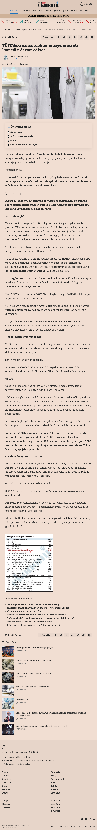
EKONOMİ (33, 752)
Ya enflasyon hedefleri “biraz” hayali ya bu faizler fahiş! (33, 604)
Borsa (8, 20)
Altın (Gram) (78, 20)
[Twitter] (82, 819)
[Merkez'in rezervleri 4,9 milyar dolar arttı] (8, 664)
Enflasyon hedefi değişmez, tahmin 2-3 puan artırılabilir (34, 625)
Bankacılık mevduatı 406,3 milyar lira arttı (34, 673)
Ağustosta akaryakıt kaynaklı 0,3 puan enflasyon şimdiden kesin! (38, 608)
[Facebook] (79, 819)
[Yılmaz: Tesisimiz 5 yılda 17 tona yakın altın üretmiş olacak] (8, 729)
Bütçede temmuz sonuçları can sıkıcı (24, 611)
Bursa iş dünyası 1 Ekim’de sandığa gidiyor (34, 647)
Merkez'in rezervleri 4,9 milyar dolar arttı (34, 660)
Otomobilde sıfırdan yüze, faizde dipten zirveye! (30, 622)
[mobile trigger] (5, 4)
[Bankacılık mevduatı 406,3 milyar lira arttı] (8, 677)
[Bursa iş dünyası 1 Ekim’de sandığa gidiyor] (8, 651)
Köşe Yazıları (26, 29)
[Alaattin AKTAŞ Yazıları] (5, 57)
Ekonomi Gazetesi (10, 29)
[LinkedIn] (94, 819)
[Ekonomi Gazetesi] (48, 4)
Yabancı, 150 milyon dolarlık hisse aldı (33, 687)
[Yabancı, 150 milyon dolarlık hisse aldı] (8, 690)
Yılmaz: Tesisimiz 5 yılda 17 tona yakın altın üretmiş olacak (41, 726)
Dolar (26, 20)
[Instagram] (90, 819)
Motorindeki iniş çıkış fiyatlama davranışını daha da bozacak (36, 615)
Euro (42, 20)
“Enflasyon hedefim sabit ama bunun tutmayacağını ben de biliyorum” (40, 618)
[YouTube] (86, 819)
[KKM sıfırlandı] (8, 703)
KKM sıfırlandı (22, 700)
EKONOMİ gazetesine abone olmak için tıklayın (48, 16)
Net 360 (30, 825)
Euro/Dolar (61, 20)
